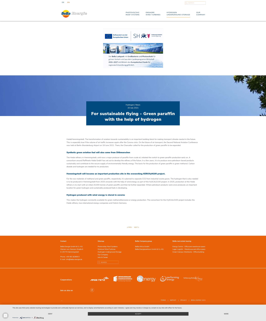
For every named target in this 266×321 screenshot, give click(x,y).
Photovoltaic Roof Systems (108, 246)
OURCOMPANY (200, 13)
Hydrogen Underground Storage (109, 252)
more (226, 314)
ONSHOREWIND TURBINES (153, 13)
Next (136, 227)
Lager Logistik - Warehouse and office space (188, 249)
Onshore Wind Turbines (106, 249)
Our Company (103, 255)
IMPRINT (173, 300)
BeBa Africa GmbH (142, 246)
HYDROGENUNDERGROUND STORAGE (178, 13)
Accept (138, 314)
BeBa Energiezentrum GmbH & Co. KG (149, 249)
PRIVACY (183, 300)
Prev (130, 227)
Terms (163, 300)
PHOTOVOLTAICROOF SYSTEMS (132, 13)
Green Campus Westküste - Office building (188, 252)
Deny (50, 314)
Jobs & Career (103, 257)
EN (68, 2)
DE (63, 2)
